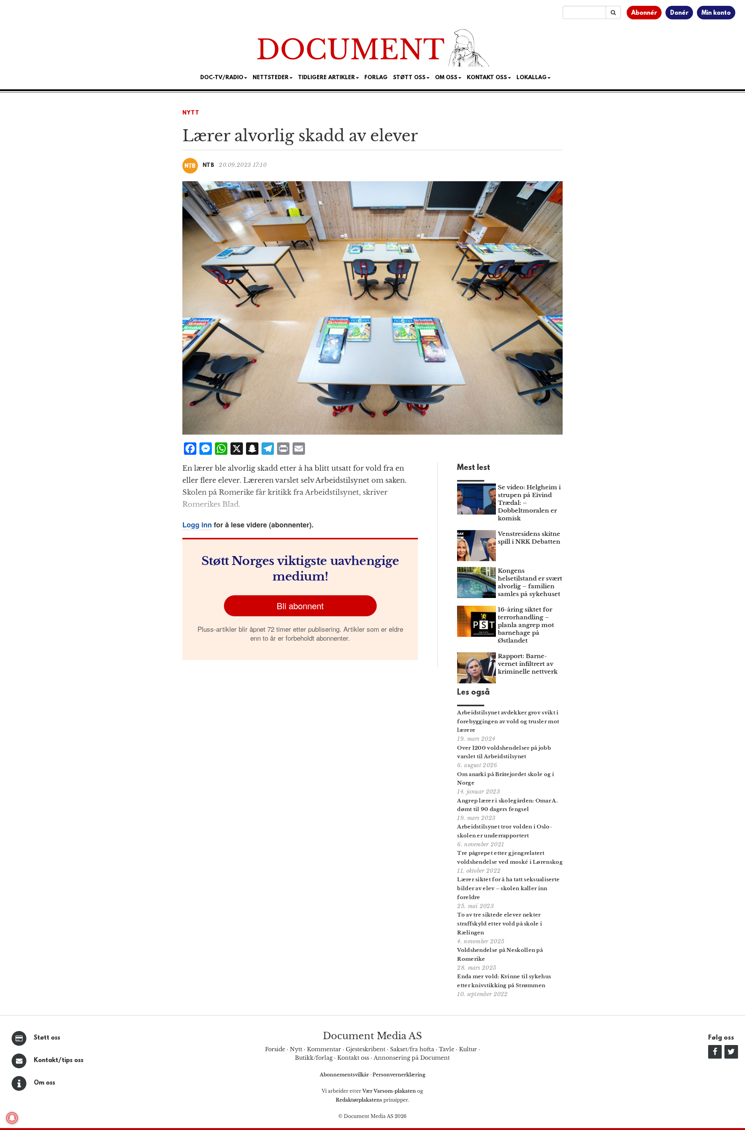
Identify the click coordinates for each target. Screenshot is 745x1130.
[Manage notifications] (12, 1118)
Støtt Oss (409, 78)
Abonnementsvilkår (345, 1075)
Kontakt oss (487, 78)
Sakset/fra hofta (412, 1049)
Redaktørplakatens (359, 1100)
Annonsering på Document (412, 1057)
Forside (275, 1049)
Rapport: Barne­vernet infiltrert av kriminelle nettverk (528, 663)
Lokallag (531, 78)
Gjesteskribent (365, 1049)
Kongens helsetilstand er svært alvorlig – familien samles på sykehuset (530, 582)
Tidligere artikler (326, 78)
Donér (679, 13)
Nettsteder (271, 78)
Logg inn (197, 525)
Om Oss (446, 78)
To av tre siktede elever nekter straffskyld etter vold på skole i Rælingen (499, 924)
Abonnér (644, 13)
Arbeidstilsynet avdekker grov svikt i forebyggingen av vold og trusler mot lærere (508, 721)
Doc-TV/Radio (221, 78)
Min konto (716, 13)
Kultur (468, 1049)
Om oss (44, 1083)
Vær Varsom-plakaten (389, 1091)
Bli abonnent (300, 606)
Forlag (376, 78)
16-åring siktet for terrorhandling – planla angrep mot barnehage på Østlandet (526, 625)
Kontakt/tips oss (58, 1060)
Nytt (190, 113)
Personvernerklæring (398, 1075)
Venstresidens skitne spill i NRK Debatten (529, 537)
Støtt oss (47, 1038)
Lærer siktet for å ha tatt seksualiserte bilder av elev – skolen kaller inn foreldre (508, 888)
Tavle (446, 1049)
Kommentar (324, 1049)
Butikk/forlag (314, 1057)
